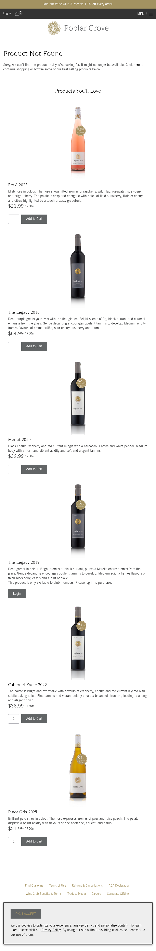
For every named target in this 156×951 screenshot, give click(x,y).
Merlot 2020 (19, 440)
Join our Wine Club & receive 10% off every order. (78, 4)
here (137, 65)
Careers (96, 894)
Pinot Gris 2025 (22, 812)
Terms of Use (57, 885)
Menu (142, 14)
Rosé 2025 (18, 185)
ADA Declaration (119, 885)
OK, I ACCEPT (25, 914)
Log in (7, 13)
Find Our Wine (34, 885)
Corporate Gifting (118, 894)
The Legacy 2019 (24, 562)
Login (17, 594)
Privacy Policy (51, 930)
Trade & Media (76, 894)
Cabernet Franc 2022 (27, 685)
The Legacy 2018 (24, 312)
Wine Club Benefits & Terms (44, 894)
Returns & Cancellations (87, 885)
